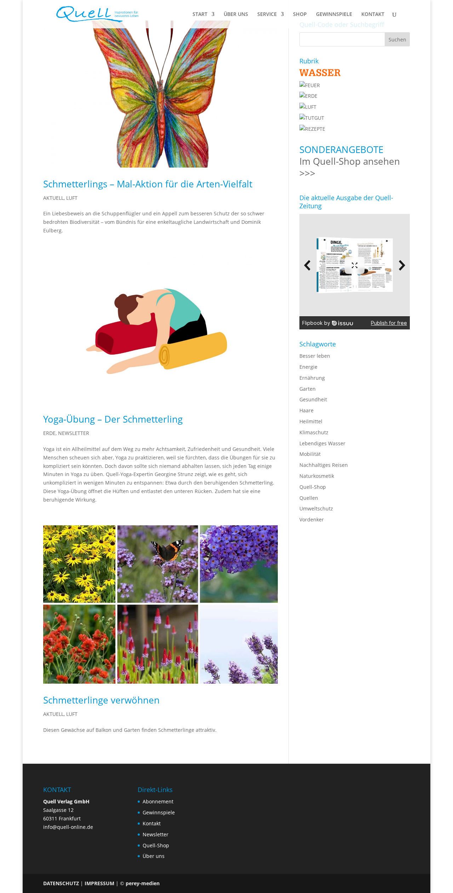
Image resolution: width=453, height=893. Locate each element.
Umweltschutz (316, 508)
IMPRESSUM (99, 883)
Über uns (154, 856)
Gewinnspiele (159, 812)
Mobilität (310, 454)
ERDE (49, 433)
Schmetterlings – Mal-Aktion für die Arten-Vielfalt (147, 183)
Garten (307, 388)
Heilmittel (310, 421)
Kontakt (152, 823)
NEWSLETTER (73, 433)
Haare (306, 410)
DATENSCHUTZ (61, 883)
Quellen (308, 497)
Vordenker (311, 519)
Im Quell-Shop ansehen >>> (349, 167)
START (200, 14)
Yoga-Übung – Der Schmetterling (113, 419)
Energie (308, 366)
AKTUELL (53, 197)
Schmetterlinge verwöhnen (101, 700)
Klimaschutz (313, 432)
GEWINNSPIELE (334, 14)
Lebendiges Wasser (322, 443)
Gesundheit (313, 399)
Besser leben (314, 355)
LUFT (72, 197)
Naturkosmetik (316, 476)
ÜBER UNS (236, 14)
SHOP (300, 14)
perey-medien (143, 883)
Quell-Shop (312, 487)
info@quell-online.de (68, 827)
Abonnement (158, 801)
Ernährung (312, 377)
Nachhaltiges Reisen (323, 465)
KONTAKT (372, 14)
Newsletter (155, 834)
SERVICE (267, 14)
